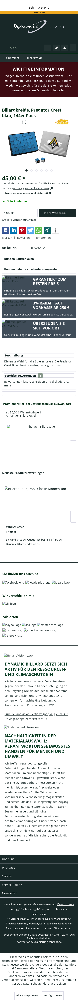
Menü (14, 48)
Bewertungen (39, 12)
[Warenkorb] (73, 47)
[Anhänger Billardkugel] (39, 440)
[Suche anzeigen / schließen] (47, 48)
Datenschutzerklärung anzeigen (44, 983)
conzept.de (55, 942)
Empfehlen (43, 238)
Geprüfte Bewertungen (20, 375)
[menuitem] (10, 47)
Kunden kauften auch (19, 259)
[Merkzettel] (56, 48)
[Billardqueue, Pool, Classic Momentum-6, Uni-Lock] (35, 502)
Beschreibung (13, 355)
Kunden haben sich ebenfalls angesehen (31, 269)
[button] (5, 230)
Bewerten (23, 238)
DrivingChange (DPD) (49, 696)
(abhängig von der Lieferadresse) (32, 188)
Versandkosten (65, 904)
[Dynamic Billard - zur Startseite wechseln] (39, 28)
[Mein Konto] (64, 48)
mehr (60, 365)
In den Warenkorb (55, 213)
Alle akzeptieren (27, 995)
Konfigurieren (52, 995)
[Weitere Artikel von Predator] (62, 121)
